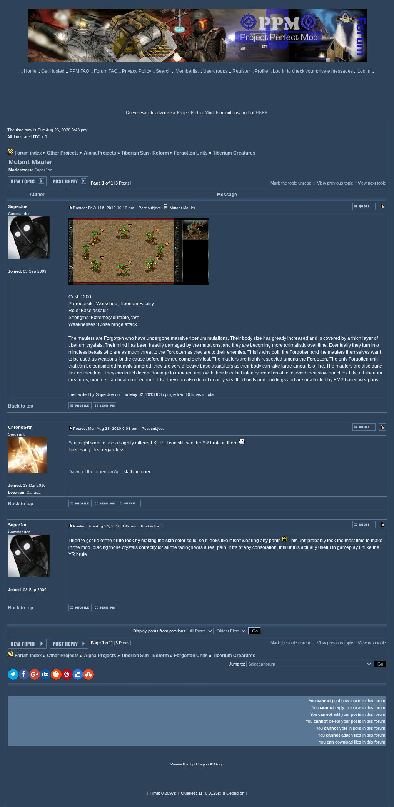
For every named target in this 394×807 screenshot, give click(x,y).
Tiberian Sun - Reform (145, 153)
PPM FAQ (79, 71)
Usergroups (216, 71)
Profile (262, 71)
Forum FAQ (106, 71)
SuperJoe (43, 170)
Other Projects (63, 153)
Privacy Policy (137, 71)
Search (164, 71)
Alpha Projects (100, 153)
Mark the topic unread (290, 183)
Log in (364, 71)
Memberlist (187, 71)
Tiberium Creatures (234, 153)
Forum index (28, 153)
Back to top (20, 406)
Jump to (236, 664)
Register (241, 71)
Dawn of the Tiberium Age (95, 471)
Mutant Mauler (30, 162)
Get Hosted (53, 71)
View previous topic (335, 183)
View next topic (372, 183)
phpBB (194, 764)
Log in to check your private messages (313, 71)
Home (31, 71)
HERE (261, 112)
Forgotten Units (191, 153)
